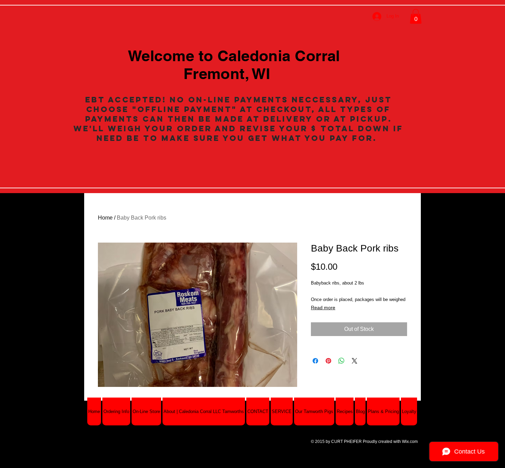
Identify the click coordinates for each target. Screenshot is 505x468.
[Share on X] (354, 361)
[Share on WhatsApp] (341, 361)
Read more (323, 307)
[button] (415, 16)
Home (105, 218)
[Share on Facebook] (315, 361)
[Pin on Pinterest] (328, 361)
